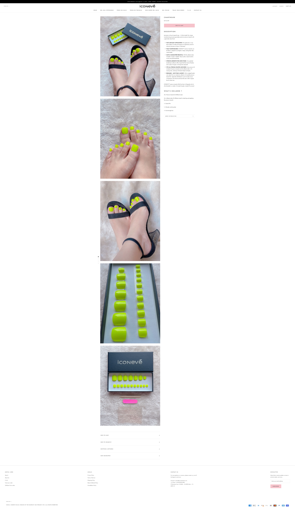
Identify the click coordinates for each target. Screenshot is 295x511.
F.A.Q (189, 10)
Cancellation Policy (92, 485)
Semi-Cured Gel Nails (152, 10)
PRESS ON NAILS (122, 10)
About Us (7, 478)
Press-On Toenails (136, 10)
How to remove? (106, 442)
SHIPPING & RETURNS (107, 449)
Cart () (288, 6)
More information (170, 116)
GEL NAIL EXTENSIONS (107, 10)
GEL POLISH (165, 10)
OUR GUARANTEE (106, 455)
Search (281, 6)
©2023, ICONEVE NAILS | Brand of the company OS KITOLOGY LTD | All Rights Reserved (32, 504)
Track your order (178, 10)
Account (275, 6)
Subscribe (276, 486)
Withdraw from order (10, 485)
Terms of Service (91, 478)
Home (95, 10)
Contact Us (197, 10)
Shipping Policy (91, 480)
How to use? (105, 435)
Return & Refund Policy (93, 483)
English (6, 6)
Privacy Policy (91, 475)
